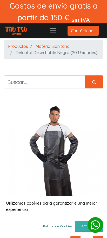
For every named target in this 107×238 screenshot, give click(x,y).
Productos (18, 46)
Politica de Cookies (57, 226)
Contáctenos (83, 30)
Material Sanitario (53, 46)
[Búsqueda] (94, 81)
